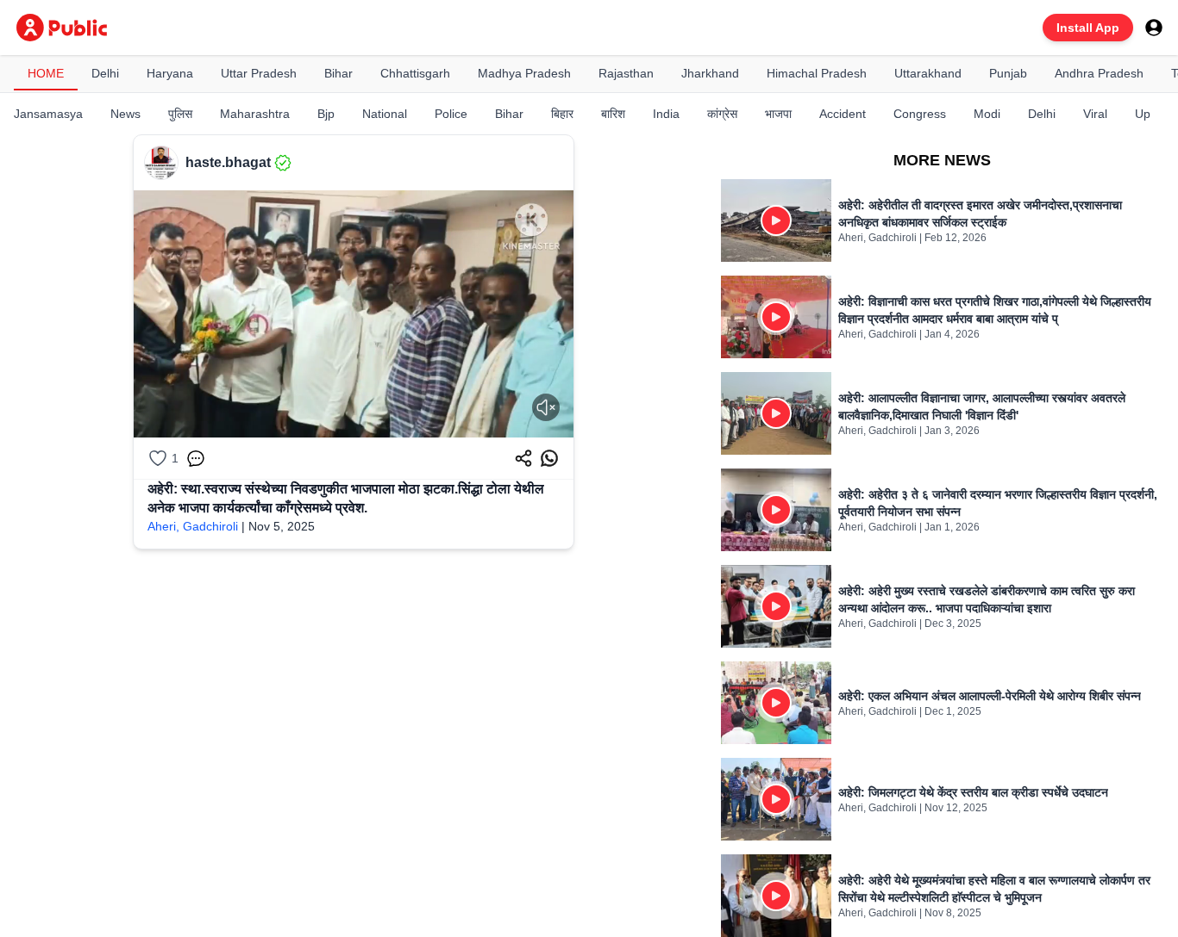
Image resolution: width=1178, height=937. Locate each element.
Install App (1087, 27)
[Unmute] (546, 407)
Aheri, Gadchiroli (192, 526)
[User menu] (1154, 27)
